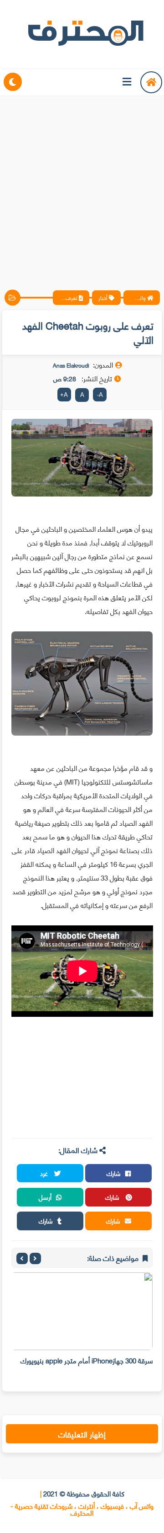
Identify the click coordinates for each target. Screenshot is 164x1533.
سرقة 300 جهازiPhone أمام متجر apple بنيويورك (86, 1360)
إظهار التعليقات (82, 1433)
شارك (114, 1173)
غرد (45, 1173)
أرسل (45, 1197)
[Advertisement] (82, 185)
